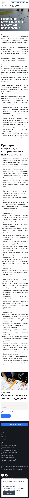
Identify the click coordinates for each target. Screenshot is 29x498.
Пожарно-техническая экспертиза (9, 459)
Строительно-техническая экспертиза (10, 442)
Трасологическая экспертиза (8, 445)
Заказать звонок (14, 428)
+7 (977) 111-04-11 (14, 5)
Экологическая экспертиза (7, 457)
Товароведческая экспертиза (8, 448)
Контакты (3, 436)
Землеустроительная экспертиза (9, 443)
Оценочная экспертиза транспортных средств (12, 467)
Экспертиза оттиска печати (8, 453)
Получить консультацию (18, 2)
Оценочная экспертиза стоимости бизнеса (11, 469)
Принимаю (9, 493)
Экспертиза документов (7, 455)
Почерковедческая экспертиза (9, 452)
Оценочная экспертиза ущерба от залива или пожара (14, 466)
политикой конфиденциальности (14, 490)
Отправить (6, 416)
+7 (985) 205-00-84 (15, 6)
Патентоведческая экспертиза (9, 460)
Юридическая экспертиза (7, 447)
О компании (4, 434)
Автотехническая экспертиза (8, 450)
